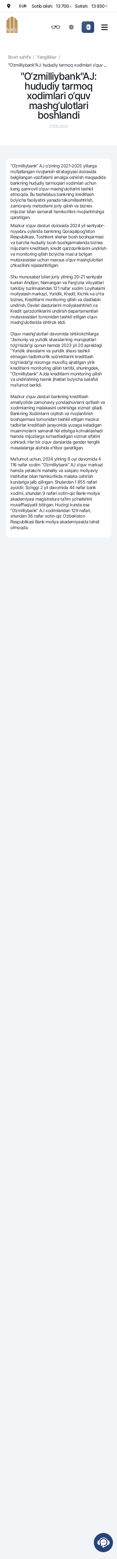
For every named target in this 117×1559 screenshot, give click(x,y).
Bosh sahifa (19, 57)
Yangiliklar (46, 57)
